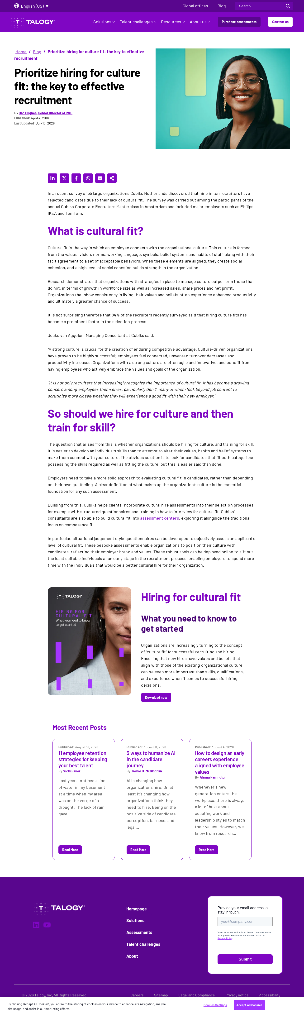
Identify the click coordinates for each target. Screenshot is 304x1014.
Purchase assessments (239, 22)
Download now (156, 697)
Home (21, 51)
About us (198, 21)
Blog (37, 51)
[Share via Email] (100, 178)
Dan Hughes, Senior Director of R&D (45, 113)
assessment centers (159, 518)
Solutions (102, 21)
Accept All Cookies (249, 1005)
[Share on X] (64, 178)
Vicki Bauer (71, 771)
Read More (70, 850)
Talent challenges (136, 21)
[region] (152, 1005)
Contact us (280, 22)
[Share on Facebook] (76, 178)
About (132, 956)
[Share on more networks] (112, 178)
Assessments (139, 932)
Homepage (136, 908)
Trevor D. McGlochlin (146, 771)
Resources (171, 21)
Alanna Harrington (213, 777)
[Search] (288, 6)
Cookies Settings (215, 1005)
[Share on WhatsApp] (88, 178)
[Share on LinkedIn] (52, 178)
